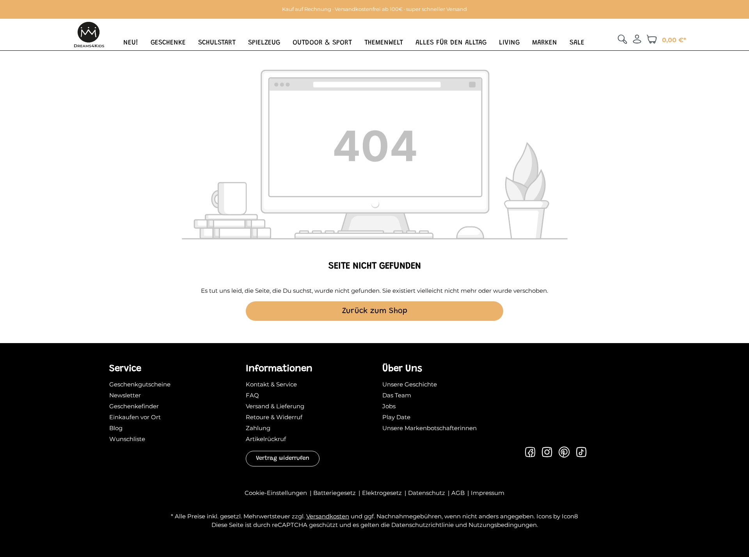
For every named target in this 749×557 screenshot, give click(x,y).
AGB (458, 492)
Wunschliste (127, 439)
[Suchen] (622, 39)
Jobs (389, 406)
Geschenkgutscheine (139, 384)
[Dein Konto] (637, 39)
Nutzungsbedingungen (503, 525)
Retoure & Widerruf (274, 417)
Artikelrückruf (266, 439)
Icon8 (570, 516)
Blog (115, 428)
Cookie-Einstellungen (277, 492)
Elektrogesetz (382, 492)
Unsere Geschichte (409, 384)
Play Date (396, 417)
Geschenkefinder (134, 406)
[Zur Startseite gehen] (89, 33)
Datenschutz (427, 492)
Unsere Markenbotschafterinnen (429, 428)
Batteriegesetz (335, 492)
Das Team (396, 395)
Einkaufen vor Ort (135, 417)
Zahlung (258, 428)
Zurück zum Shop (374, 311)
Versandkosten (327, 516)
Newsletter (125, 395)
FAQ (252, 395)
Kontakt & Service (271, 384)
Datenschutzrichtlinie (422, 525)
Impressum (487, 492)
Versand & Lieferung (275, 406)
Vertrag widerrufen (282, 458)
